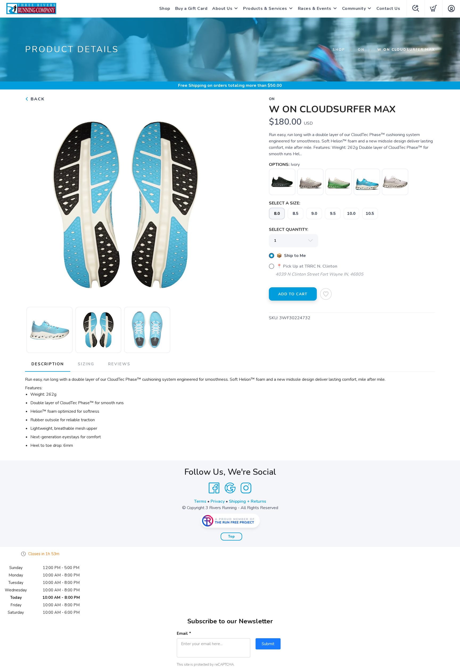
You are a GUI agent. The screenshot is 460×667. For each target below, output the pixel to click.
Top (231, 536)
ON (361, 49)
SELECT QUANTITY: (288, 229)
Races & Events (314, 8)
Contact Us (388, 8)
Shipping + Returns (247, 501)
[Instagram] (246, 488)
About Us (222, 8)
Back (37, 99)
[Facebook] (214, 488)
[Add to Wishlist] (326, 294)
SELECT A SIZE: (284, 203)
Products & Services (265, 8)
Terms (200, 501)
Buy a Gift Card (191, 8)
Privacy (218, 501)
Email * (184, 633)
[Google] (230, 488)
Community (354, 8)
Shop (164, 8)
